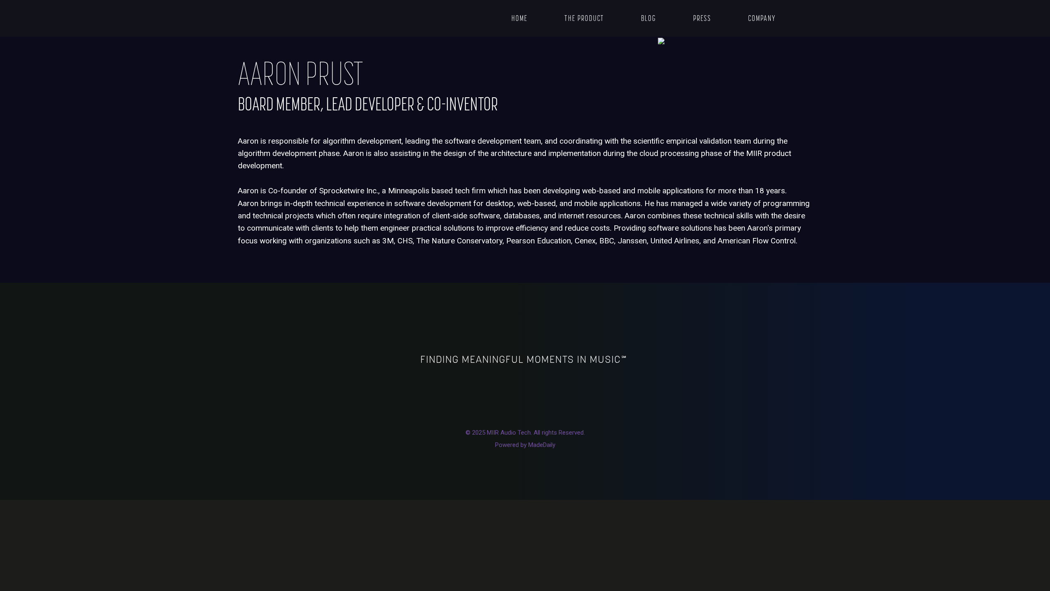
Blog (648, 18)
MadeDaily (541, 445)
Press (702, 18)
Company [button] (762, 18)
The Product (584, 18)
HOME (519, 18)
